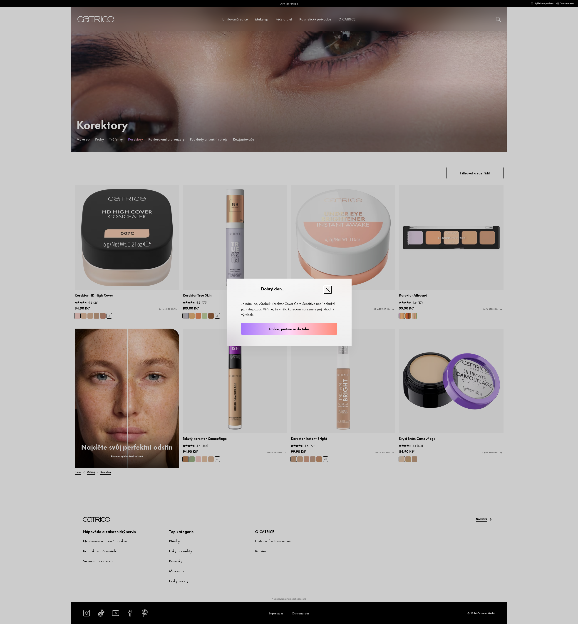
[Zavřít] (328, 290)
